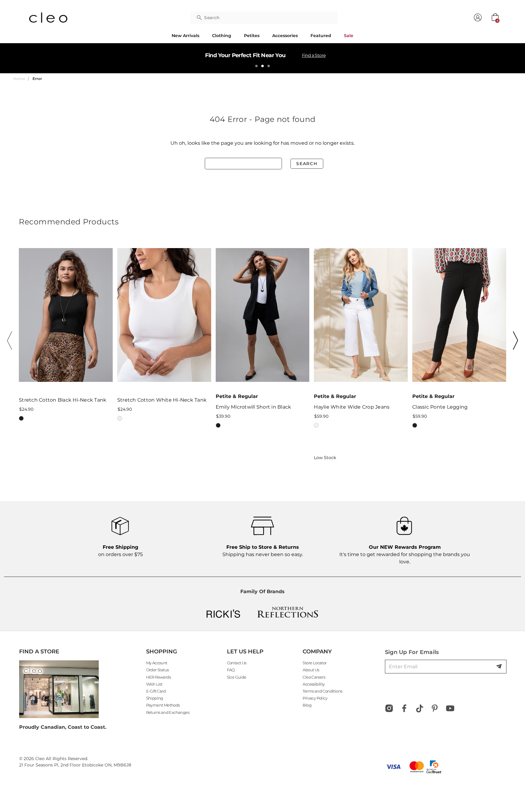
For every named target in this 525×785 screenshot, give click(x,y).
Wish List (154, 684)
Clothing (221, 35)
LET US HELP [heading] (245, 651)
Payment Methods (163, 705)
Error (37, 78)
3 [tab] (268, 66)
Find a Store (314, 55)
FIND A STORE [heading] (39, 651)
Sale (348, 35)
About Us (311, 669)
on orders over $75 (120, 550)
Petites (251, 35)
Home (19, 78)
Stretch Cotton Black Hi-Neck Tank (62, 400)
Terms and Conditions (322, 691)
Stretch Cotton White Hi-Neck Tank (162, 400)
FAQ (231, 669)
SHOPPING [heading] (161, 651)
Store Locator (314, 662)
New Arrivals (185, 35)
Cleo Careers (314, 677)
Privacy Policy (315, 698)
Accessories (285, 35)
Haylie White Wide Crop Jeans (351, 407)
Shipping (154, 698)
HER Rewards (158, 677)
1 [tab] (256, 66)
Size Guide (236, 677)
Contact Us (236, 662)
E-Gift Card (156, 691)
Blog (307, 705)
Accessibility (313, 684)
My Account (156, 662)
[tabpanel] (262, 58)
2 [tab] (262, 66)
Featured (321, 35)
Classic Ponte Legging (440, 407)
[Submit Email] (499, 667)
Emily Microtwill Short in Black (253, 407)
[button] (11, 340)
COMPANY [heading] (317, 651)
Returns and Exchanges (167, 712)
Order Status (157, 669)
